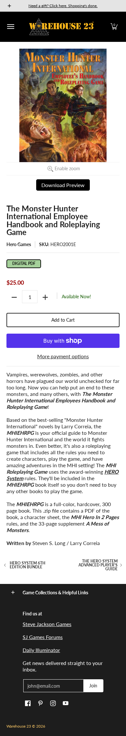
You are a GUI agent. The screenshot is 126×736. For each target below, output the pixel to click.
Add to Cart (63, 320)
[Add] (45, 297)
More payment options (63, 356)
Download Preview (63, 185)
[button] (114, 27)
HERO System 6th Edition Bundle (27, 565)
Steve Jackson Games (47, 624)
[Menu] (10, 27)
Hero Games (18, 244)
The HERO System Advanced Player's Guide (98, 565)
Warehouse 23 (18, 726)
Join (93, 685)
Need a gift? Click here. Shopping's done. (63, 5)
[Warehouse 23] (61, 27)
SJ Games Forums (43, 637)
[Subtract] (14, 297)
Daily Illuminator (41, 650)
